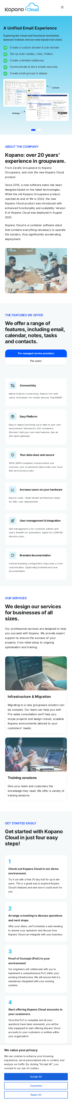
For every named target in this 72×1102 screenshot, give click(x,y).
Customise (36, 1085)
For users (36, 360)
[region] (36, 1073)
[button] (33, 130)
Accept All (36, 1076)
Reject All (36, 1094)
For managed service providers (36, 353)
